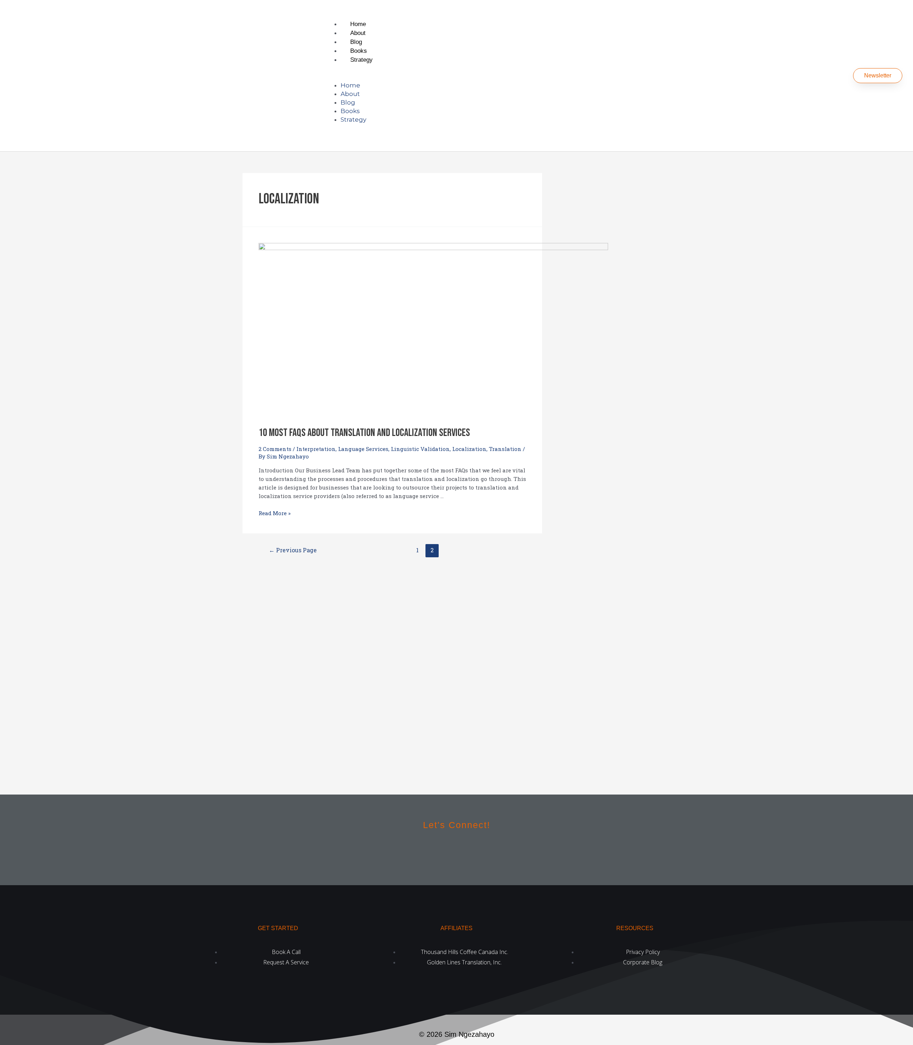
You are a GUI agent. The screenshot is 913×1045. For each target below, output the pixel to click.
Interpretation (316, 448)
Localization (469, 448)
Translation (505, 448)
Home (358, 24)
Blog (356, 42)
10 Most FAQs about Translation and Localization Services (364, 432)
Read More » (275, 513)
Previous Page (293, 550)
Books (358, 50)
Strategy (361, 59)
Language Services (363, 448)
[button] (540, 76)
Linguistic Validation (420, 448)
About (358, 33)
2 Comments (275, 448)
